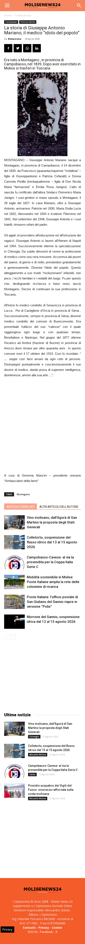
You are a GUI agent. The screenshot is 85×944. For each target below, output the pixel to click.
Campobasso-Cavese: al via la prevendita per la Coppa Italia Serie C (50, 562)
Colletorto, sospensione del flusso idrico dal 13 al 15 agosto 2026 (52, 542)
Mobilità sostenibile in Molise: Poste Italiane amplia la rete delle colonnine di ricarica (53, 582)
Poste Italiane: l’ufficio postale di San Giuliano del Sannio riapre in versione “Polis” (52, 602)
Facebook (46, 931)
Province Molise (27, 21)
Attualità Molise (37, 754)
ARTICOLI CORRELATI (20, 506)
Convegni (34, 736)
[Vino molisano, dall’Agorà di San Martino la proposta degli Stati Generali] (14, 522)
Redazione (14, 38)
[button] (79, 5)
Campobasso (23, 15)
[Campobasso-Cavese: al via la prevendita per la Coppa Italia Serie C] (14, 562)
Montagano (23, 494)
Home (7, 15)
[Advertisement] (42, 425)
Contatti (29, 928)
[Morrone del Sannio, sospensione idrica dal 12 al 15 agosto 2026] (14, 622)
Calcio (32, 774)
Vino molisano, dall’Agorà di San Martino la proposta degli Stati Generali (52, 522)
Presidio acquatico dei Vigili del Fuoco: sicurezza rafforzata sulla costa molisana (50, 789)
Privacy (43, 928)
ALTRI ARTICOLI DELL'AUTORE (58, 506)
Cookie (57, 928)
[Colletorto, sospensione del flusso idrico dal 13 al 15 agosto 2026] (14, 542)
